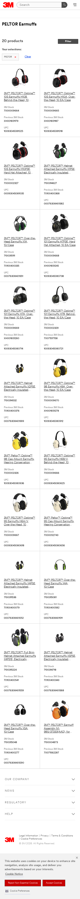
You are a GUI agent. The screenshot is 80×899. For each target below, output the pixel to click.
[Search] (64, 5)
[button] (17, 891)
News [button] (9, 790)
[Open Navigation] (75, 5)
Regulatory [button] (15, 802)
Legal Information (28, 835)
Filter (68, 41)
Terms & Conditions (62, 835)
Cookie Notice (14, 874)
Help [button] (9, 814)
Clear (28, 56)
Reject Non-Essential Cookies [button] (23, 883)
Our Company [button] (17, 779)
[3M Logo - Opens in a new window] (8, 5)
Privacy (45, 835)
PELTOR (8, 57)
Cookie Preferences (31, 839)
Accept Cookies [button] (54, 883)
